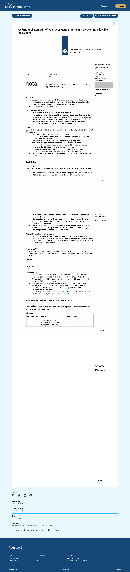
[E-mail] (14, 496)
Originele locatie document (104, 16)
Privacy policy (66, 569)
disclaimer (56, 530)
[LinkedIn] (26, 496)
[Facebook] (32, 496)
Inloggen (121, 6)
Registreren (105, 6)
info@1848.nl (41, 556)
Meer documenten (23, 16)
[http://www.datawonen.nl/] (61, 294)
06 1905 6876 (42, 560)
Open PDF (85, 16)
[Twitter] (20, 496)
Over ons (119, 569)
